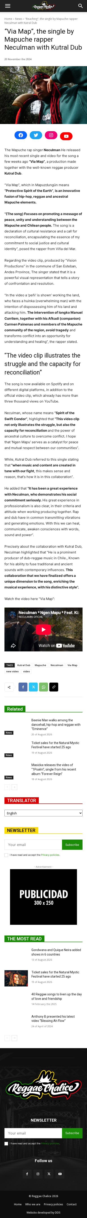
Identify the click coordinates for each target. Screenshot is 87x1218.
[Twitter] (33, 687)
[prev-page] (7, 787)
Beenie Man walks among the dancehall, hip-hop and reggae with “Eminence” (56, 724)
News (18, 19)
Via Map (72, 665)
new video (12, 671)
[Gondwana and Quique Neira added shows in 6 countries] (16, 956)
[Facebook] (23, 687)
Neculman (57, 665)
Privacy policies (50, 854)
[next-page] (14, 787)
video (26, 671)
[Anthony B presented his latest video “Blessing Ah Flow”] (16, 1023)
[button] (7, 6)
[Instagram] (38, 1174)
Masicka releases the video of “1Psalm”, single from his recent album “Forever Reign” (53, 769)
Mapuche (40, 665)
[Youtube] (60, 1174)
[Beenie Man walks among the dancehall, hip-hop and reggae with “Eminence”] (16, 726)
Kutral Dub (23, 665)
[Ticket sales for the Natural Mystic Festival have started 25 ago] (16, 749)
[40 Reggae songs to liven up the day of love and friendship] (16, 1000)
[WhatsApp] (43, 687)
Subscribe (72, 844)
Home (8, 19)
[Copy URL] (53, 687)
